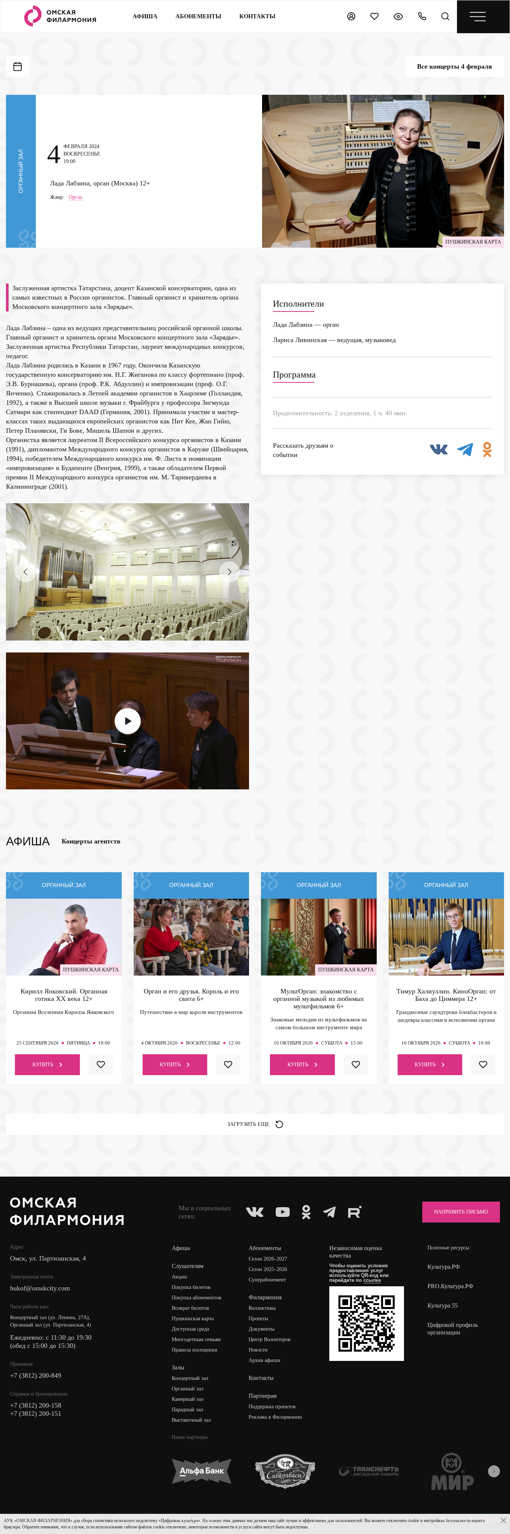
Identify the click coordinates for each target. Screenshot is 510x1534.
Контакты (261, 1378)
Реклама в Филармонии (275, 1417)
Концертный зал (190, 1378)
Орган (76, 197)
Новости (258, 1350)
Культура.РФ (443, 1267)
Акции (179, 1277)
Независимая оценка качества (355, 1252)
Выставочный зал (191, 1420)
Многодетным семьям (196, 1339)
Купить (42, 1064)
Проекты (258, 1318)
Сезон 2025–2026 (268, 1269)
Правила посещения (194, 1350)
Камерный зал (187, 1399)
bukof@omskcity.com (40, 1288)
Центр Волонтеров (269, 1339)
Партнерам (263, 1396)
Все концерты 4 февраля (454, 66)
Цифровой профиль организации (452, 1329)
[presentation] (25, 571)
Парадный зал (187, 1409)
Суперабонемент (267, 1280)
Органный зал (187, 1388)
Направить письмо (461, 1212)
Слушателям (187, 1266)
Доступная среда (190, 1329)
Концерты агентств (91, 841)
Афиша (145, 16)
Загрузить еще (248, 1124)
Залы (178, 1367)
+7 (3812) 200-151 (35, 1413)
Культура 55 (442, 1305)
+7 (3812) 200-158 (35, 1405)
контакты (257, 16)
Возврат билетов (190, 1308)
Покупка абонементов (196, 1297)
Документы (261, 1329)
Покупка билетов (191, 1287)
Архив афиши (264, 1360)
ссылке (372, 1280)
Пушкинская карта (193, 1318)
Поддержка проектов (272, 1406)
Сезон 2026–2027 (268, 1259)
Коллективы (262, 1308)
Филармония (265, 1297)
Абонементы (198, 16)
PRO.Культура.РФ (450, 1286)
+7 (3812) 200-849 (35, 1375)
